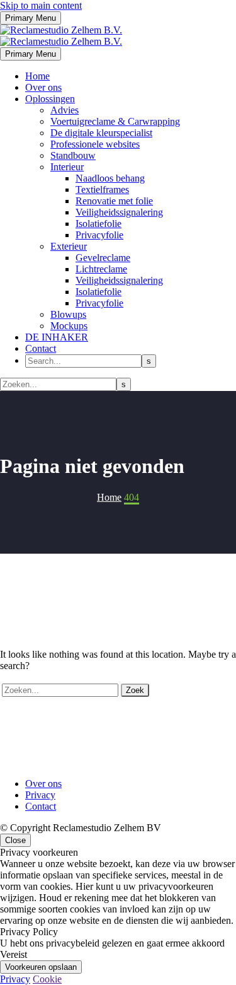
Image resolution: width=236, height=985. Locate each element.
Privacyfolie (99, 235)
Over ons (43, 87)
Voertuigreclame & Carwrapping (115, 121)
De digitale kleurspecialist (101, 132)
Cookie (47, 979)
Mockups (68, 325)
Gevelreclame (103, 257)
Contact (40, 348)
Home (37, 76)
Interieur (67, 166)
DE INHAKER (56, 337)
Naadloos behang (110, 178)
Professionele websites (95, 144)
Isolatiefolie (98, 223)
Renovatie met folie (114, 200)
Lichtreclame (101, 269)
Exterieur (68, 246)
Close (15, 840)
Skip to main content (41, 5)
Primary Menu (30, 18)
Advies (64, 110)
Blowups (68, 314)
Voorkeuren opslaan (41, 967)
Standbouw (73, 155)
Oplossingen (50, 98)
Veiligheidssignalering (119, 212)
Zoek (135, 690)
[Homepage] (61, 36)
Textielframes (102, 189)
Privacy (40, 795)
